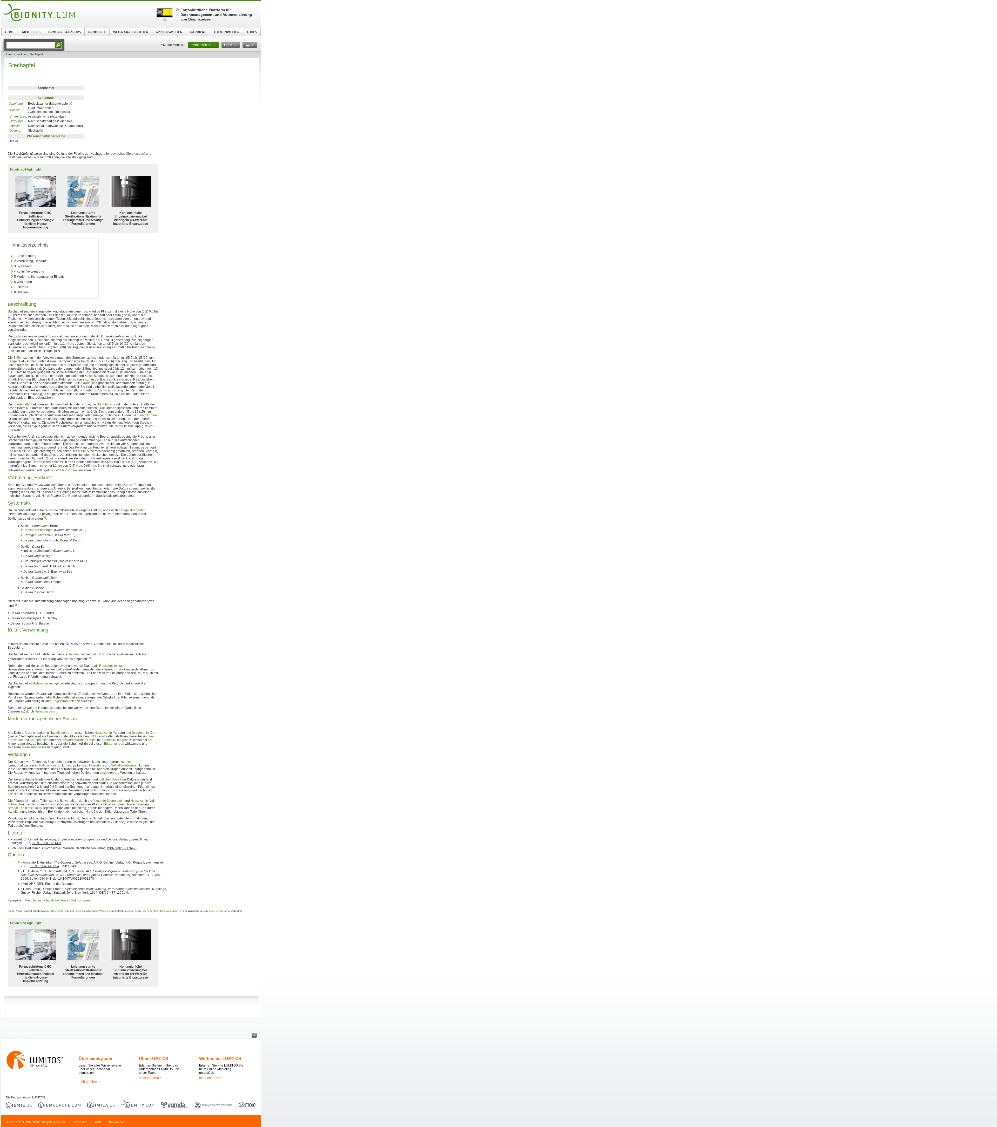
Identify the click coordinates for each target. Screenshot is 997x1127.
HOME (10, 32)
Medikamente (31, 747)
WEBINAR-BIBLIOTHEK (130, 32)
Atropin (13, 808)
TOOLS (252, 32)
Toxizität (13, 794)
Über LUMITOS (153, 1058)
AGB (98, 1122)
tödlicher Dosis (109, 779)
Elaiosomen (68, 470)
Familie (14, 126)
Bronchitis (109, 740)
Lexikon (21, 54)
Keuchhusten (39, 740)
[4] (90, 657)
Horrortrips (96, 765)
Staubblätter (22, 404)
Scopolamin (140, 733)
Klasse (14, 110)
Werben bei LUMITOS (220, 1058)
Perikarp (81, 447)
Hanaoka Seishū (46, 711)
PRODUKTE (97, 32)
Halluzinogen (80, 900)
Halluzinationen (50, 765)
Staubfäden (105, 404)
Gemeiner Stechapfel (38, 530)
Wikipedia (105, 910)
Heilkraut (74, 654)
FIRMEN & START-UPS (64, 32)
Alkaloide (62, 733)
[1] (93, 469)
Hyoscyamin (103, 733)
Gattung (15, 130)
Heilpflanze (33, 900)
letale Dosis (33, 808)
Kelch (85, 361)
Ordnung (15, 121)
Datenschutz (117, 1122)
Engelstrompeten (133, 510)
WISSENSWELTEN (169, 32)
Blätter (38, 340)
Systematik (46, 98)
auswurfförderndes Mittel (79, 740)
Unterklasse (17, 116)
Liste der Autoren (219, 910)
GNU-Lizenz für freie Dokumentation (156, 910)
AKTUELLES (31, 32)
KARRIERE (198, 32)
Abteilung (16, 103)
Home (8, 54)
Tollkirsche (15, 804)
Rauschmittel (108, 666)
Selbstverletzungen (124, 765)
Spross (53, 336)
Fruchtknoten (147, 415)
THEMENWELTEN (227, 32)
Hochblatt (146, 376)
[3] (15, 604)
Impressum (80, 1122)
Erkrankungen (114, 743)
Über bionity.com (95, 1058)
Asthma (67, 659)
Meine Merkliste (174, 45)
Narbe (118, 426)
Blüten (18, 357)
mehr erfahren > (90, 1081)
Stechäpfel (57, 910)
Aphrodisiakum (44, 683)
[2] (44, 517)
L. (10, 146)
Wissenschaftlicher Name (46, 136)
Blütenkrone (82, 383)
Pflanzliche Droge (56, 900)
